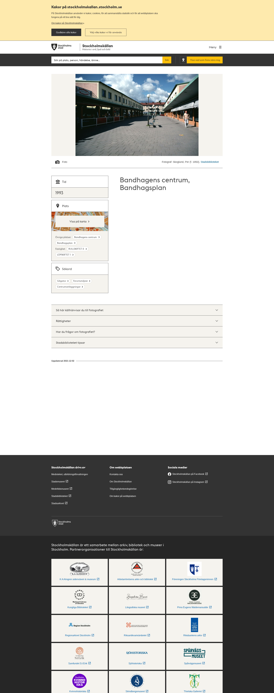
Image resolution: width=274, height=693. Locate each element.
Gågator (61, 280)
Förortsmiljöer (80, 280)
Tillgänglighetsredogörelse (123, 489)
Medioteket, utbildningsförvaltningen (69, 474)
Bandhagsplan (65, 242)
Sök (167, 60)
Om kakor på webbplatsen (123, 496)
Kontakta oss (116, 474)
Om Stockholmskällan (121, 481)
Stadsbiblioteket (210, 162)
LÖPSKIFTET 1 (64, 254)
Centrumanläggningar (69, 286)
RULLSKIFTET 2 (76, 248)
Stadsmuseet (58, 481)
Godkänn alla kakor (66, 32)
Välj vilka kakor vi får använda (106, 32)
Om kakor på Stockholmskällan (67, 23)
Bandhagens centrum (85, 237)
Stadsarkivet (57, 503)
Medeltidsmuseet (60, 489)
